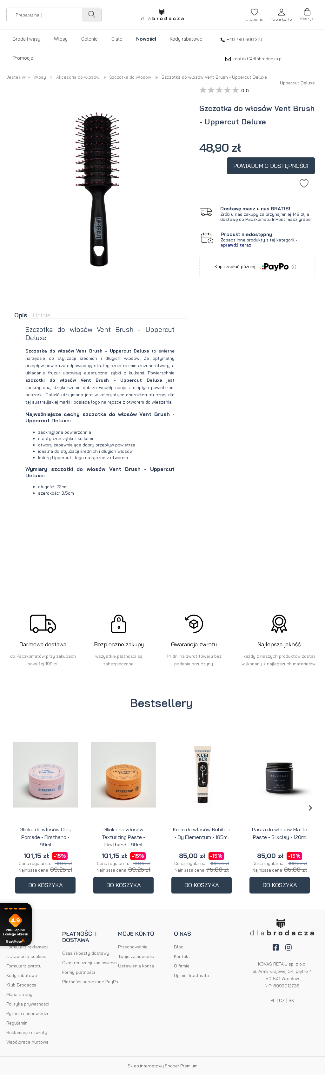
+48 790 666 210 (244, 39)
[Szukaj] (91, 15)
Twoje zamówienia (136, 956)
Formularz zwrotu (24, 966)
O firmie (181, 966)
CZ (282, 1000)
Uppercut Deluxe (297, 81)
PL (272, 1000)
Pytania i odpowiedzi (27, 1013)
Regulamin (17, 1023)
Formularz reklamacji (27, 947)
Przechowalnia (133, 947)
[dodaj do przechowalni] (304, 182)
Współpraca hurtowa (27, 1042)
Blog (178, 947)
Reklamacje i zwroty (26, 1032)
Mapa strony (19, 994)
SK (291, 1000)
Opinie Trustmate (191, 975)
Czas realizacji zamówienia (89, 963)
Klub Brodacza (21, 985)
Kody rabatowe (21, 975)
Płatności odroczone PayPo (90, 982)
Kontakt (182, 956)
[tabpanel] (100, 416)
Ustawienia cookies (26, 956)
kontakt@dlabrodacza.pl (258, 59)
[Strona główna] (162, 14)
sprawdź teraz (236, 244)
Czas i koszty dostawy (85, 953)
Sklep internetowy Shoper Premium (162, 1065)
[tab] (22, 315)
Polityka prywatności (27, 1004)
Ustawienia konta (136, 966)
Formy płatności (78, 972)
